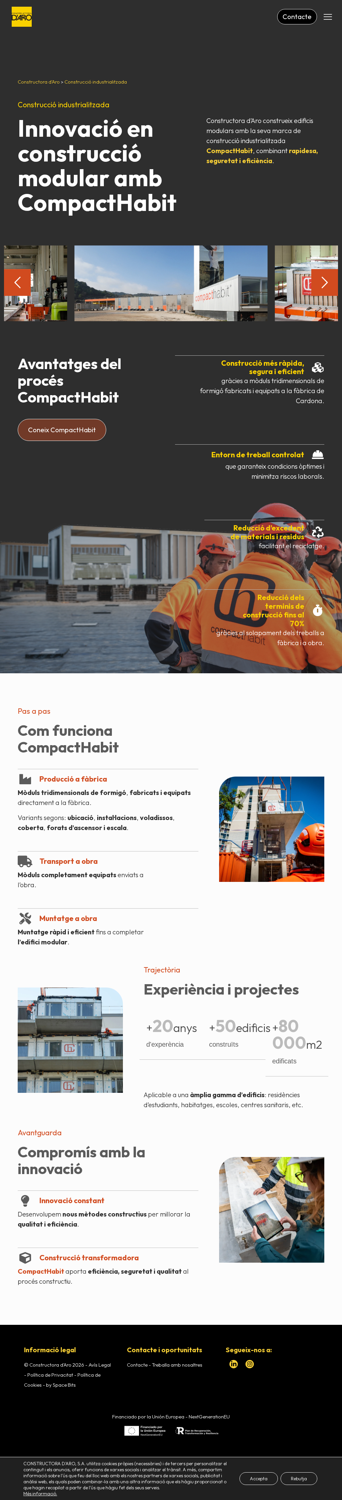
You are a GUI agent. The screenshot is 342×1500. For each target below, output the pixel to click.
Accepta (259, 1479)
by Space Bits (61, 1385)
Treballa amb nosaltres (177, 1365)
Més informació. (40, 1494)
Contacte (138, 1365)
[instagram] (250, 1364)
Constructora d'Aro (39, 82)
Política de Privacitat (50, 1375)
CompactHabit (97, 202)
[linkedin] (234, 1364)
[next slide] (324, 282)
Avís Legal (100, 1365)
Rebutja (299, 1479)
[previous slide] (17, 282)
